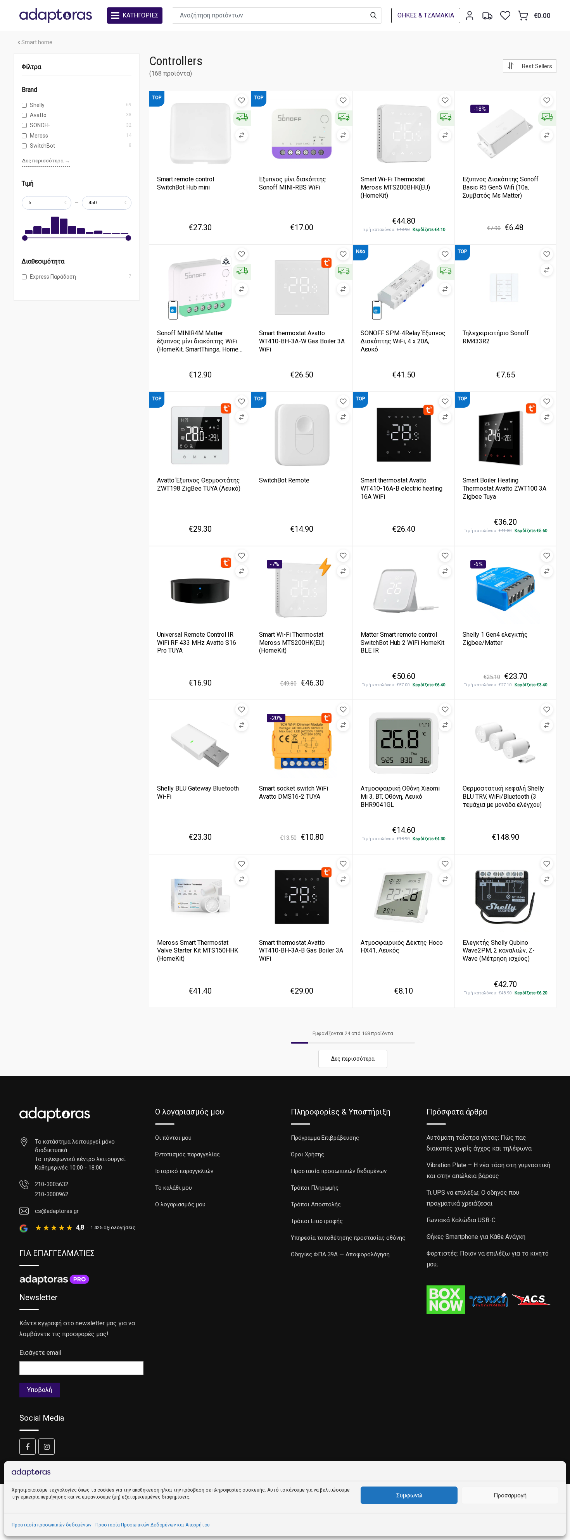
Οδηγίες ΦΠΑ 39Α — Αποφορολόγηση (340, 1254)
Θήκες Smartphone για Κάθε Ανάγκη (476, 1236)
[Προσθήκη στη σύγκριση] (241, 135)
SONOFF (40, 125)
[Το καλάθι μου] (523, 15)
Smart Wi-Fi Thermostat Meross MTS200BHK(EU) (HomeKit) (395, 187)
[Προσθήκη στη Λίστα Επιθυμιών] (241, 100)
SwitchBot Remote (284, 480)
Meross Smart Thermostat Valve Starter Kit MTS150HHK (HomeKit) (197, 951)
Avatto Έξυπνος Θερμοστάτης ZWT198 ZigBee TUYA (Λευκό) (198, 484)
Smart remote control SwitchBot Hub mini (185, 183)
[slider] (25, 238)
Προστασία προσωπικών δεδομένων (52, 1525)
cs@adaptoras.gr (57, 1211)
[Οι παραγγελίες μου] (487, 15)
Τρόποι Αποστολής (316, 1204)
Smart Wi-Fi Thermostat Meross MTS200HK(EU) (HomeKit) (292, 643)
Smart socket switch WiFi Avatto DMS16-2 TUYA (293, 792)
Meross (39, 136)
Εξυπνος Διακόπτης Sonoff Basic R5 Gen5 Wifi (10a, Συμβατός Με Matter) (501, 187)
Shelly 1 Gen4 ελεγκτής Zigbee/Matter (495, 638)
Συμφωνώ (409, 1495)
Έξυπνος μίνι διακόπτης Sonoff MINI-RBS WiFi (292, 183)
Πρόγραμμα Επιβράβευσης (325, 1137)
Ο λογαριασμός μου (180, 1204)
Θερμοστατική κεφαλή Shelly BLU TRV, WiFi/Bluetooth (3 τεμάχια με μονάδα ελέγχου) (503, 796)
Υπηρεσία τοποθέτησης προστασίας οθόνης (348, 1237)
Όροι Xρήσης (307, 1154)
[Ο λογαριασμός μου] (469, 15)
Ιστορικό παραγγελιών (184, 1171)
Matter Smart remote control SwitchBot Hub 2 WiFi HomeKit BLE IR (402, 643)
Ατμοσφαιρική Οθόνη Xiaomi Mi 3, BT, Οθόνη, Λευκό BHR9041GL (400, 796)
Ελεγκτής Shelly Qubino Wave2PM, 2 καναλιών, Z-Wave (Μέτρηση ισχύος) (499, 951)
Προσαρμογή (510, 1495)
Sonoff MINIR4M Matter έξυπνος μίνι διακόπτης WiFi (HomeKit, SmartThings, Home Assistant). (197, 345)
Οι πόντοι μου (173, 1137)
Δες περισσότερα (353, 1059)
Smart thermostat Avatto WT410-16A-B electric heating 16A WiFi (401, 488)
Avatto (38, 115)
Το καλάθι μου (173, 1187)
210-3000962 (51, 1194)
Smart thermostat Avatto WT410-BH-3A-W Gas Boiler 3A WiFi (302, 341)
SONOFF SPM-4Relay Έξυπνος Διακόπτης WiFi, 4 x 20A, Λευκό (403, 341)
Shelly (37, 105)
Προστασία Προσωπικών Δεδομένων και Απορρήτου (152, 1525)
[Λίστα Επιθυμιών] (505, 15)
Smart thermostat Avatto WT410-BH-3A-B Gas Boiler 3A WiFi (301, 951)
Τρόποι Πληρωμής (315, 1187)
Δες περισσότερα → (46, 161)
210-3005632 (51, 1184)
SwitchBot (42, 146)
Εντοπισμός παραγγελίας (187, 1154)
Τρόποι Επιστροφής (317, 1221)
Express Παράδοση (53, 277)
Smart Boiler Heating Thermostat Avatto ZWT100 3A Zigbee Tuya (504, 488)
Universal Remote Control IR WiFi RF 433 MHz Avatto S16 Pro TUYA (196, 643)
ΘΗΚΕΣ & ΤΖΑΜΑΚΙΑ (425, 15)
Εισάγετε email (40, 1352)
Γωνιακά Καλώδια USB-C (461, 1220)
